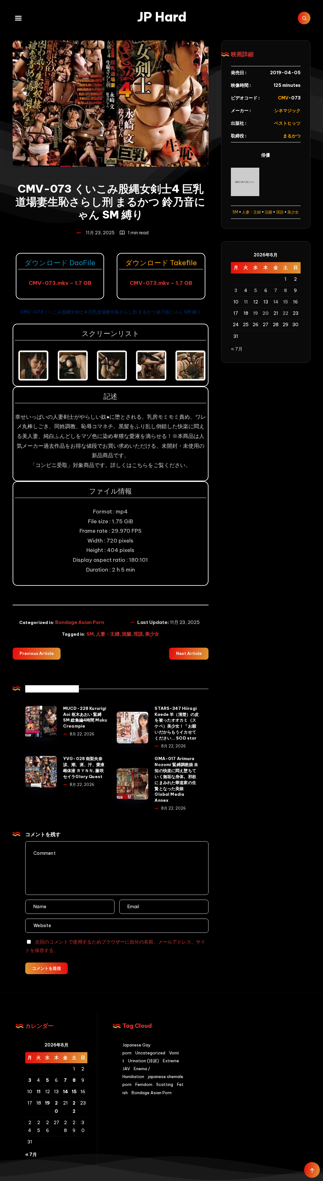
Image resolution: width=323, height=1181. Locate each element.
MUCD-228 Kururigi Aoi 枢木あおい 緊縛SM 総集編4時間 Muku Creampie (85, 717)
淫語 (138, 634)
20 (265, 313)
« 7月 (237, 349)
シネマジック (287, 110)
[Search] (304, 18)
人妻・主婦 (108, 634)
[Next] (193, 366)
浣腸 (126, 634)
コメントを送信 (46, 968)
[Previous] (28, 366)
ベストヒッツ (287, 123)
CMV (283, 98)
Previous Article (37, 653)
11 (246, 302)
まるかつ (292, 136)
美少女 (152, 634)
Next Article (189, 653)
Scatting (164, 1084)
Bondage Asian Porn (79, 622)
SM (90, 634)
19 (255, 313)
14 (276, 302)
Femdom (143, 1084)
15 (285, 302)
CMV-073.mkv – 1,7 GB (60, 282)
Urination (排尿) (143, 1060)
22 (285, 313)
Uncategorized (150, 1052)
